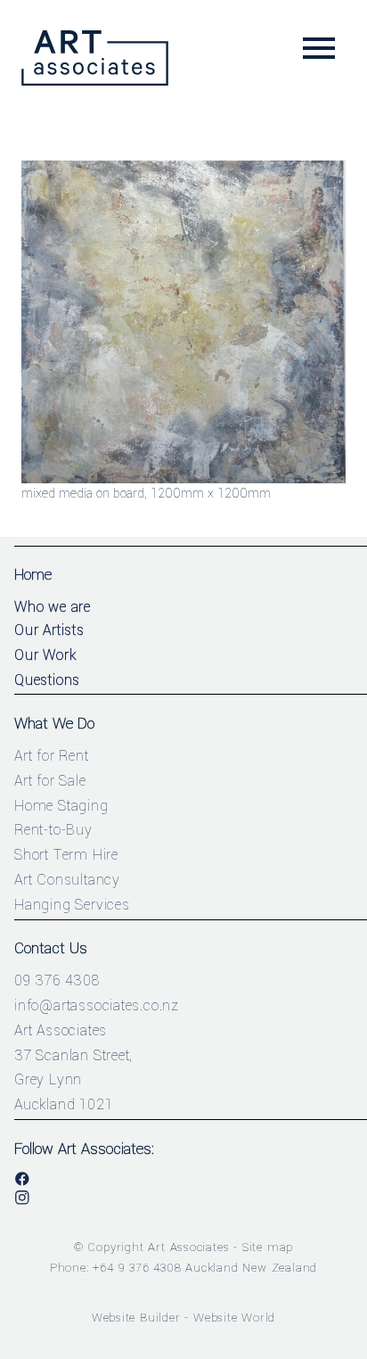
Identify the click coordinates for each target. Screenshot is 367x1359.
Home (33, 575)
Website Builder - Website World (184, 1317)
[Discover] (183, 479)
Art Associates (188, 1247)
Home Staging (61, 805)
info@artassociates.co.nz (96, 1005)
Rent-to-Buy (53, 830)
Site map (267, 1247)
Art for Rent (51, 755)
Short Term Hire (66, 854)
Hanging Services (72, 904)
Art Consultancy (67, 879)
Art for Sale (50, 780)
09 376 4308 (57, 980)
